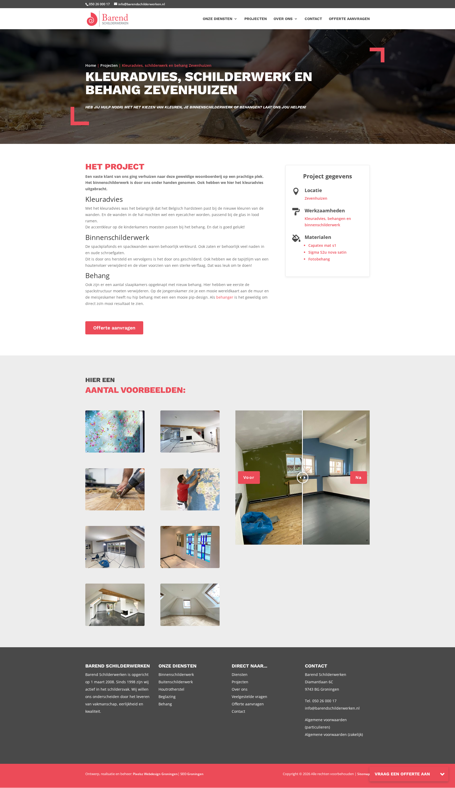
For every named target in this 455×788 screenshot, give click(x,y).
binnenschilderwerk (322, 224)
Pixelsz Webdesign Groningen (155, 774)
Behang (165, 703)
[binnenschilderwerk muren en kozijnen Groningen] (115, 567)
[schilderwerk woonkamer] (115, 625)
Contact (313, 19)
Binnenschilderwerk (176, 674)
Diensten (240, 674)
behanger (224, 297)
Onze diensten (217, 19)
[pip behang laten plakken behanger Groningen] (115, 452)
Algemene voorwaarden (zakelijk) (334, 734)
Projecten (255, 19)
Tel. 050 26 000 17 (321, 700)
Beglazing (167, 696)
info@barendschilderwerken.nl (332, 708)
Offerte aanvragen (349, 19)
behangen (336, 218)
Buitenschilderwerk (176, 681)
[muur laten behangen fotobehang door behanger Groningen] (190, 510)
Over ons (283, 19)
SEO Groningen (192, 774)
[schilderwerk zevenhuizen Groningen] (190, 625)
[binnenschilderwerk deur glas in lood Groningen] (190, 567)
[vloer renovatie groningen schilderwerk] (115, 510)
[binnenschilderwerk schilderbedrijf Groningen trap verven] (190, 452)
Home (90, 65)
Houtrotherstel (171, 689)
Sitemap (363, 774)
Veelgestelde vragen (249, 696)
